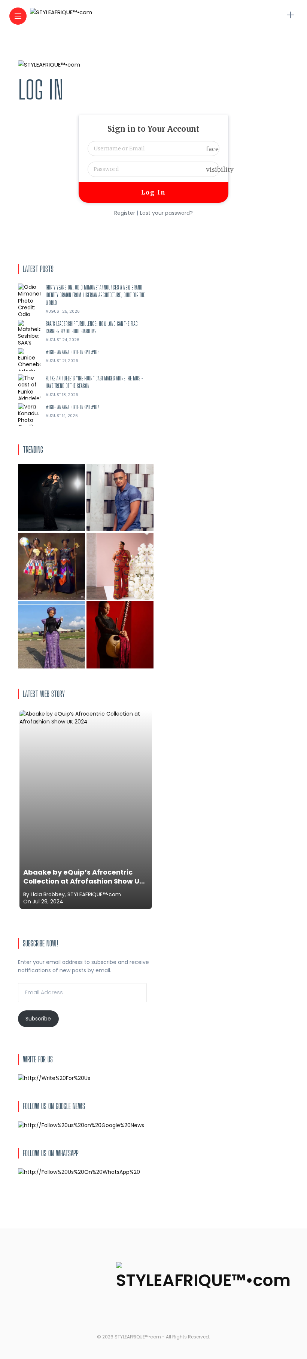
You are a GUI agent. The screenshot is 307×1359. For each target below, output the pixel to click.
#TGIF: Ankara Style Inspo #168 (73, 352)
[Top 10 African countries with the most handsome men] (120, 497)
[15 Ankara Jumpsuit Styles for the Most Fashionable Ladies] (120, 566)
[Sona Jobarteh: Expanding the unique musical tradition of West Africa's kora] (120, 634)
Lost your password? (166, 213)
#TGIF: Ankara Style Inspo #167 (72, 407)
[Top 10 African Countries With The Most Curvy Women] (51, 497)
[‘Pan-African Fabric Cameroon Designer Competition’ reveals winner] (51, 566)
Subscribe (38, 1018)
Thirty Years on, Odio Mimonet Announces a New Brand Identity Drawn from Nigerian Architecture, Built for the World (95, 295)
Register (124, 213)
